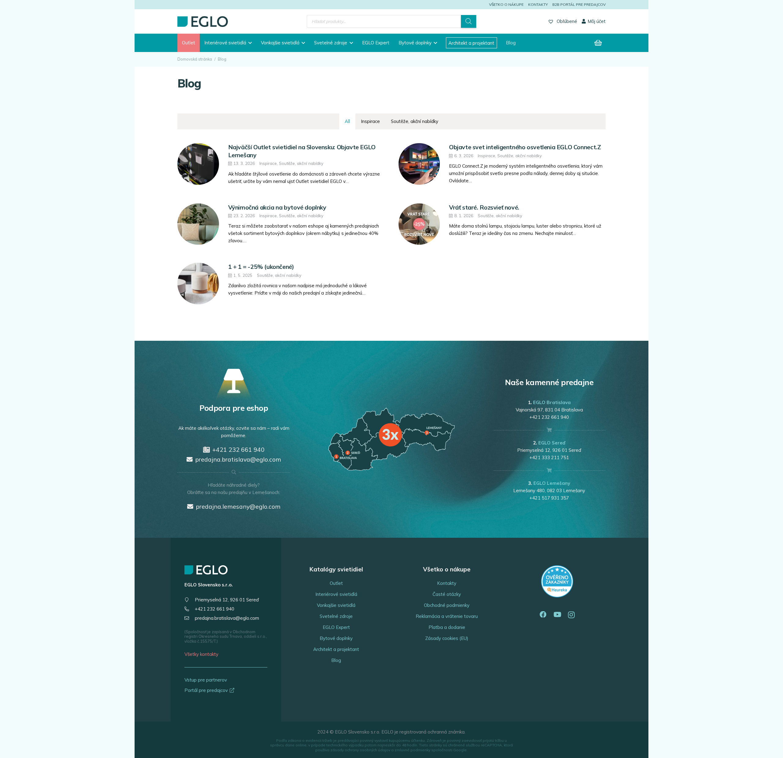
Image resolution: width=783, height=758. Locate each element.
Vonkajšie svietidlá (336, 605)
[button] (249, 43)
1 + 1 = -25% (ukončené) (261, 266)
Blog (336, 660)
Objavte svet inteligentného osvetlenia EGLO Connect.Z (525, 147)
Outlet (336, 583)
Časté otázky (446, 594)
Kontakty (538, 4)
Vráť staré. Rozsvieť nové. (484, 207)
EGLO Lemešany (551, 483)
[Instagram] (571, 615)
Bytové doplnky (336, 638)
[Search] (468, 21)
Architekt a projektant (336, 649)
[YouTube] (557, 614)
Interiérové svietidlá (336, 594)
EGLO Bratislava (552, 402)
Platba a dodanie (447, 627)
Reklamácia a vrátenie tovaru (447, 616)
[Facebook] (543, 614)
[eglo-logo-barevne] (202, 21)
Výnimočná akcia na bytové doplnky (277, 207)
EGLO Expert (336, 627)
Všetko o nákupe (506, 4)
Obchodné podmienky (446, 605)
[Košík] (598, 43)
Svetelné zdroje (336, 616)
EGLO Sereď (551, 443)
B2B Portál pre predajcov (579, 4)
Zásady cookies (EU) (446, 638)
